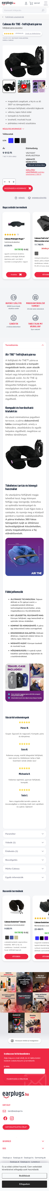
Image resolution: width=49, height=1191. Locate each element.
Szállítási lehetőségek (35, 172)
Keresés (43, 10)
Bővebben (16, 956)
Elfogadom (24, 1184)
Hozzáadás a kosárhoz (15, 188)
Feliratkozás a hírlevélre (17, 1079)
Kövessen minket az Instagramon (26, 1041)
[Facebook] (5, 1118)
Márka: (8, 40)
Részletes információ (12, 129)
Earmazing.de (40, 1157)
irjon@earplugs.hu (15, 1111)
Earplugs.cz (7, 1157)
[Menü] (45, 3)
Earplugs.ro (25, 1162)
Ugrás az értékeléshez (33, 33)
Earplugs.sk (18, 1157)
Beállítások (24, 1175)
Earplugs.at (14, 1162)
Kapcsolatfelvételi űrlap (16, 1127)
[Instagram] (11, 1118)
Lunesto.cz (35, 1162)
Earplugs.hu (29, 1157)
